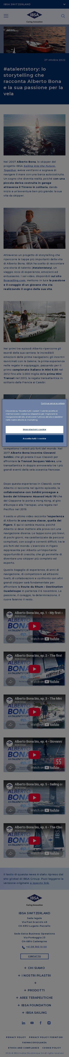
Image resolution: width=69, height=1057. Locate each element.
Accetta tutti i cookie (34, 438)
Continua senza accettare (53, 403)
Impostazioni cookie (34, 429)
